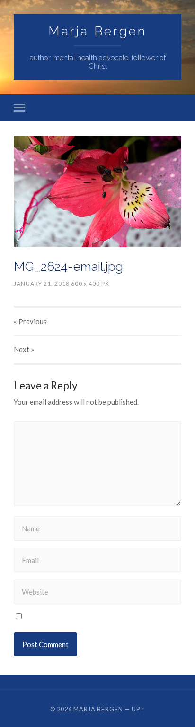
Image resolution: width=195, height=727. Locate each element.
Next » (24, 349)
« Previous (30, 321)
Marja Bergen (97, 31)
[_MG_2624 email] (97, 191)
